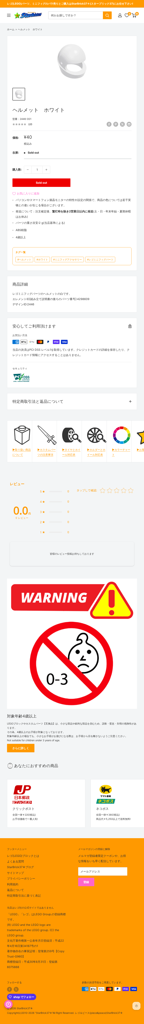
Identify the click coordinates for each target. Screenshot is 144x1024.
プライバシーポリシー (21, 878)
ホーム (10, 29)
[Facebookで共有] (109, 124)
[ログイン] (120, 15)
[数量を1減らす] (27, 169)
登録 (86, 882)
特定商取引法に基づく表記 (24, 895)
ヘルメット (24, 259)
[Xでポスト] (122, 124)
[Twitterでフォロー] (16, 989)
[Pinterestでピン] (115, 124)
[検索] (107, 15)
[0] (134, 15)
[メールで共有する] (129, 124)
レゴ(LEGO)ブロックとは (23, 856)
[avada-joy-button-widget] (8, 1004)
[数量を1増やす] (46, 169)
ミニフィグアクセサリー (67, 259)
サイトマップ (15, 873)
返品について (15, 890)
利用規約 (12, 884)
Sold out (41, 182)
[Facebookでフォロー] (9, 989)
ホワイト (42, 259)
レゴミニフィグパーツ (100, 259)
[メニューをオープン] (9, 15)
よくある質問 (15, 861)
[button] (54, 491)
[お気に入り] (127, 15)
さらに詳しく (20, 748)
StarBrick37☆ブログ (20, 867)
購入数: (17, 169)
